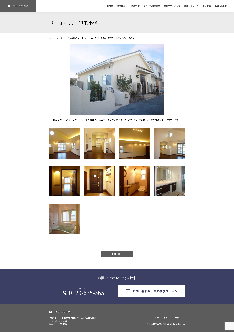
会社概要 (207, 6)
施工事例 (121, 6)
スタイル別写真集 (152, 6)
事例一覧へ (117, 254)
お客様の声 (134, 6)
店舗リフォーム (191, 6)
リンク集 (155, 317)
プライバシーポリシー (171, 317)
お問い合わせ (221, 6)
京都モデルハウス (172, 6)
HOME (110, 6)
